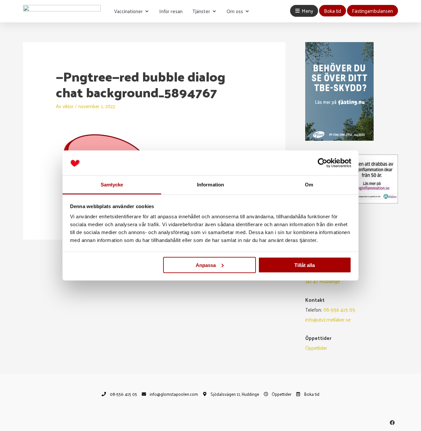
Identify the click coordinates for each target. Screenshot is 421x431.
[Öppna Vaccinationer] (146, 11)
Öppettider (316, 347)
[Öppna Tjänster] (214, 11)
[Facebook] (392, 422)
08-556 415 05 (339, 309)
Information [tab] (210, 184)
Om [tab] (309, 184)
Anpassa (206, 265)
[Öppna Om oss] (247, 11)
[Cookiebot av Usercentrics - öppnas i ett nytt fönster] (322, 163)
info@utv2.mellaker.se (328, 319)
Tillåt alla (304, 265)
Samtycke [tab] (112, 184)
